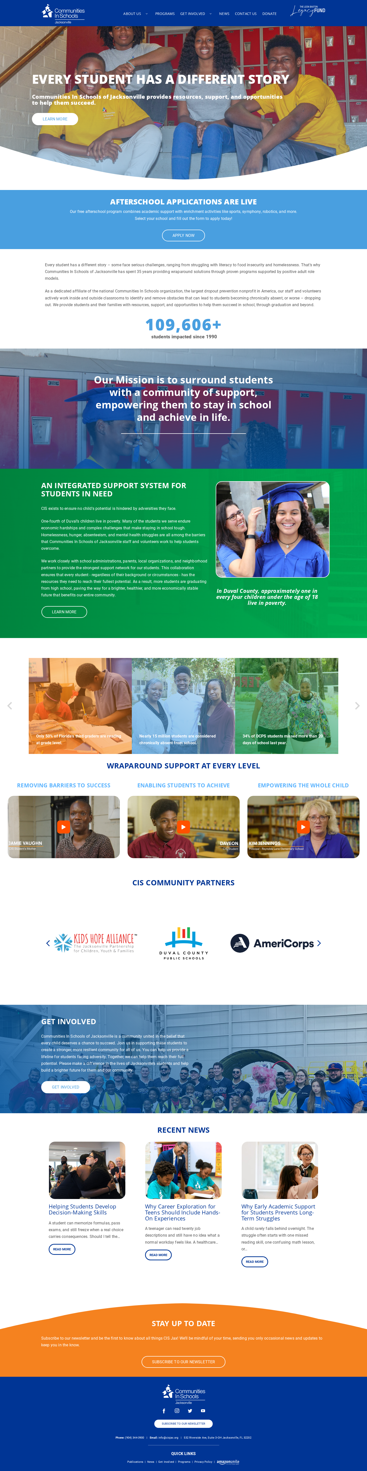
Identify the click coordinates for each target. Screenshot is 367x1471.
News (151, 1462)
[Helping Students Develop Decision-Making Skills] (87, 1195)
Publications (135, 1462)
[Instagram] (177, 1410)
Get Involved (166, 1462)
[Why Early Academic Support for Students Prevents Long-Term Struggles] (279, 1195)
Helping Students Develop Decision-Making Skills (82, 1209)
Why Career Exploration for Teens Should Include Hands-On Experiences (182, 1212)
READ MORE (62, 1249)
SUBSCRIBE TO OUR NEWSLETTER (183, 1423)
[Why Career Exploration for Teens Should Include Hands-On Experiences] (183, 1195)
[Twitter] (190, 1410)
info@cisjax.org (168, 1437)
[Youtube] (202, 1410)
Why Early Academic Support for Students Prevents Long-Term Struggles (278, 1212)
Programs (184, 1462)
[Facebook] (164, 1410)
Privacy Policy (203, 1462)
